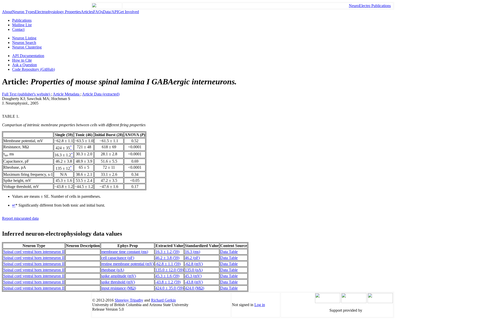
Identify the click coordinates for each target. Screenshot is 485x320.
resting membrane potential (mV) (127, 264)
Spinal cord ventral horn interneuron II (33, 252)
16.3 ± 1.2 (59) (167, 252)
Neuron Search (24, 42)
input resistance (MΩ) (118, 288)
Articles (87, 12)
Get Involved (128, 12)
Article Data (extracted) (100, 94)
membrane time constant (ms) (124, 252)
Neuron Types (23, 12)
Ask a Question (24, 65)
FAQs (98, 12)
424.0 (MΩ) (194, 288)
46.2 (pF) (192, 258)
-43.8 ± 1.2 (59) (168, 282)
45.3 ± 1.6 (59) (167, 276)
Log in (259, 305)
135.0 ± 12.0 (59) (169, 270)
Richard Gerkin (163, 300)
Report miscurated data (20, 218)
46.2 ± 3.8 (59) (167, 258)
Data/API (110, 12)
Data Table (229, 252)
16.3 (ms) (192, 252)
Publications (22, 20)
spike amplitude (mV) (118, 276)
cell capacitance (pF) (117, 258)
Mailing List (22, 25)
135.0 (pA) (194, 270)
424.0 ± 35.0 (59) (169, 288)
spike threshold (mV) (118, 282)
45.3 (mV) (193, 276)
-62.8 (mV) (194, 264)
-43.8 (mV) (194, 282)
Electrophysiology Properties (58, 12)
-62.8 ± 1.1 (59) (168, 264)
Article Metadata (66, 94)
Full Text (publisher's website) (26, 94)
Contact (18, 29)
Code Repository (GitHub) (33, 69)
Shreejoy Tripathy (129, 300)
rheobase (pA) (112, 270)
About (7, 12)
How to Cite (22, 60)
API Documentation (28, 56)
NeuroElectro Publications (370, 6)
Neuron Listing (24, 38)
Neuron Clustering (27, 47)
